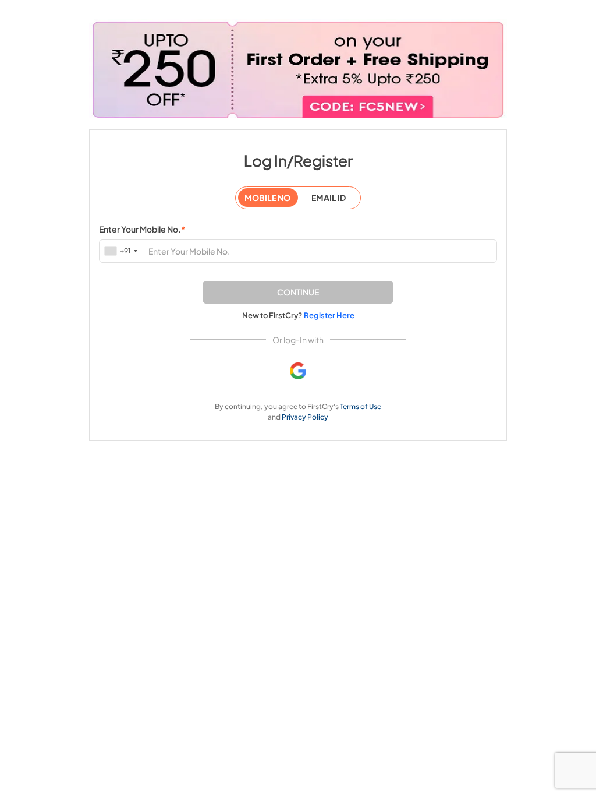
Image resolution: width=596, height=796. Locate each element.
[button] (298, 292)
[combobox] (122, 251)
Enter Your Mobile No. (142, 229)
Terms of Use (360, 406)
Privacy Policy (305, 417)
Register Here (329, 315)
